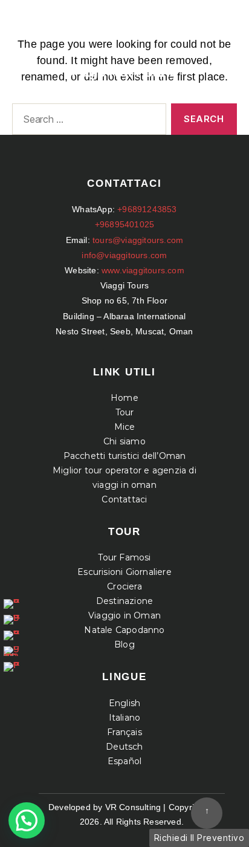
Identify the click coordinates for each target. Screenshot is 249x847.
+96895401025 (124, 224)
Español (124, 761)
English (124, 703)
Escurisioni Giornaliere (124, 571)
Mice (124, 426)
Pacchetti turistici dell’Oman (124, 455)
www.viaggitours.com (143, 270)
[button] (26, 820)
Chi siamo (124, 441)
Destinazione (124, 600)
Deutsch (124, 746)
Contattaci (124, 499)
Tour (124, 412)
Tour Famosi (124, 557)
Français (124, 732)
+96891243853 (146, 209)
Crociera (124, 586)
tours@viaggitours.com (137, 240)
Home (124, 397)
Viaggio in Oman (124, 615)
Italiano (125, 717)
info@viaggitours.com (124, 255)
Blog (124, 644)
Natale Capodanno (124, 630)
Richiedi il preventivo (199, 837)
